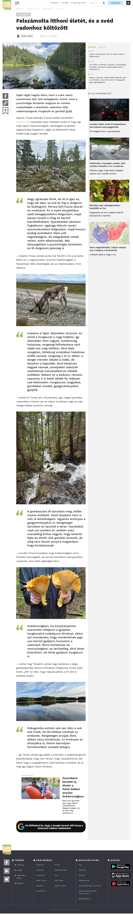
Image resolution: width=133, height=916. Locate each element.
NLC (56, 875)
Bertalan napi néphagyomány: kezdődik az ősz (105, 206)
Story (57, 865)
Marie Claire (60, 886)
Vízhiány (55, 3)
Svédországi (23, 121)
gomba (21, 9)
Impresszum (84, 880)
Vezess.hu (40, 875)
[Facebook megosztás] (5, 96)
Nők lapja (59, 880)
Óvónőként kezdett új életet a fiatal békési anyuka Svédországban (71, 787)
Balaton (20, 883)
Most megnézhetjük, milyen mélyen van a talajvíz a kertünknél (108, 248)
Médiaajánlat (85, 899)
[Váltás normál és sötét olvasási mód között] (104, 2)
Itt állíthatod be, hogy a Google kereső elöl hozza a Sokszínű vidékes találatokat (54, 827)
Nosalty (39, 886)
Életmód (23, 14)
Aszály (65, 3)
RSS (80, 865)
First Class (41, 880)
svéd (61, 9)
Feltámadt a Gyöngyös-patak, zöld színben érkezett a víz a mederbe (107, 164)
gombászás (34, 9)
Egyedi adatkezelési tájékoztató (88, 892)
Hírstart (40, 870)
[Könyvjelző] (5, 110)
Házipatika (40, 891)
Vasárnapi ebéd (78, 3)
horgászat (49, 9)
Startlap (40, 865)
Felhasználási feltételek (90, 886)
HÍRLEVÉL (82, 870)
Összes (102, 47)
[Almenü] (17, 3)
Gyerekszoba (60, 870)
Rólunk (82, 875)
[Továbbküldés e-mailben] (5, 103)
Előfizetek (115, 3)
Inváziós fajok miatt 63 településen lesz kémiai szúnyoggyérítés (108, 125)
